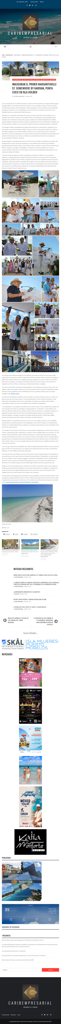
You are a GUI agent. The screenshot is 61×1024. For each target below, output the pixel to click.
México (42, 2)
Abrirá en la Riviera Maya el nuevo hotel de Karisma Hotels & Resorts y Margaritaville (29, 551)
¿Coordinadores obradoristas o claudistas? (27, 592)
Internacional (5, 1015)
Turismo (53, 79)
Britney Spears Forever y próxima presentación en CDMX (30, 599)
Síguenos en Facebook (10, 927)
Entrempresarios (17, 79)
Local (18, 1015)
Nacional (31, 79)
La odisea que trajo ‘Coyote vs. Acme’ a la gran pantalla (30, 607)
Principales (38, 79)
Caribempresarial (30, 33)
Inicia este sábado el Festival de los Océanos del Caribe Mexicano (18, 620)
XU (50, 1021)
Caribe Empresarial (19, 96)
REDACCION (17, 594)
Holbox (25, 79)
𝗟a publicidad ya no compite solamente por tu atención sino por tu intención (24, 955)
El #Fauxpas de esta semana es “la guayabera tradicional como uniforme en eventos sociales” (43, 621)
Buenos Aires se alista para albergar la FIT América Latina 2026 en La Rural (36, 575)
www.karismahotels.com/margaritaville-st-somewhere (22, 482)
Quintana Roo (34, 2)
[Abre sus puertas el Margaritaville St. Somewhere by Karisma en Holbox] (11, 544)
